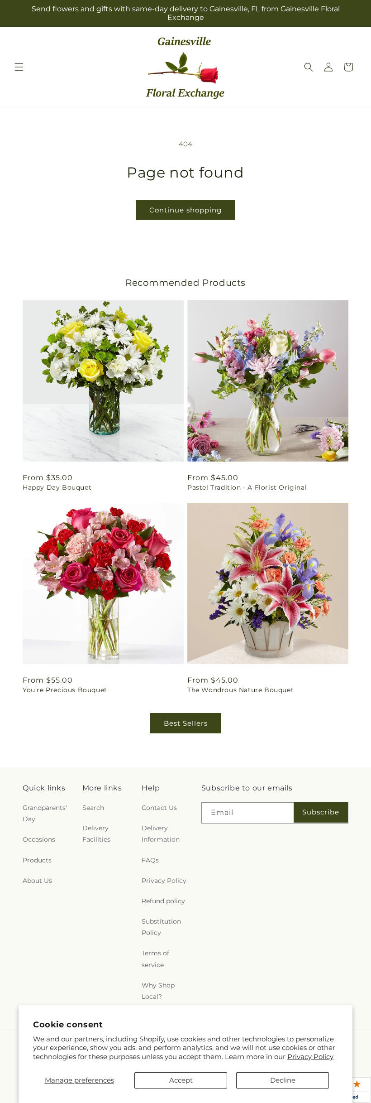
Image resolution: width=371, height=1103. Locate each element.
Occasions (39, 839)
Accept (181, 1080)
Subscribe (320, 812)
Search (93, 808)
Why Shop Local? (158, 991)
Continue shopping (185, 210)
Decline (282, 1080)
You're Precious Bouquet (65, 690)
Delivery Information (161, 833)
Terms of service (155, 958)
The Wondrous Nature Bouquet (240, 690)
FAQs (150, 860)
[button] (19, 67)
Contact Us (159, 808)
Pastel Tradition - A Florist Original (247, 487)
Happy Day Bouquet (57, 487)
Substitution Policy (161, 927)
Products (37, 860)
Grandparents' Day (45, 813)
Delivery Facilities (96, 833)
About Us (37, 881)
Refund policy (163, 901)
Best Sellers (186, 723)
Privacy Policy (310, 1056)
